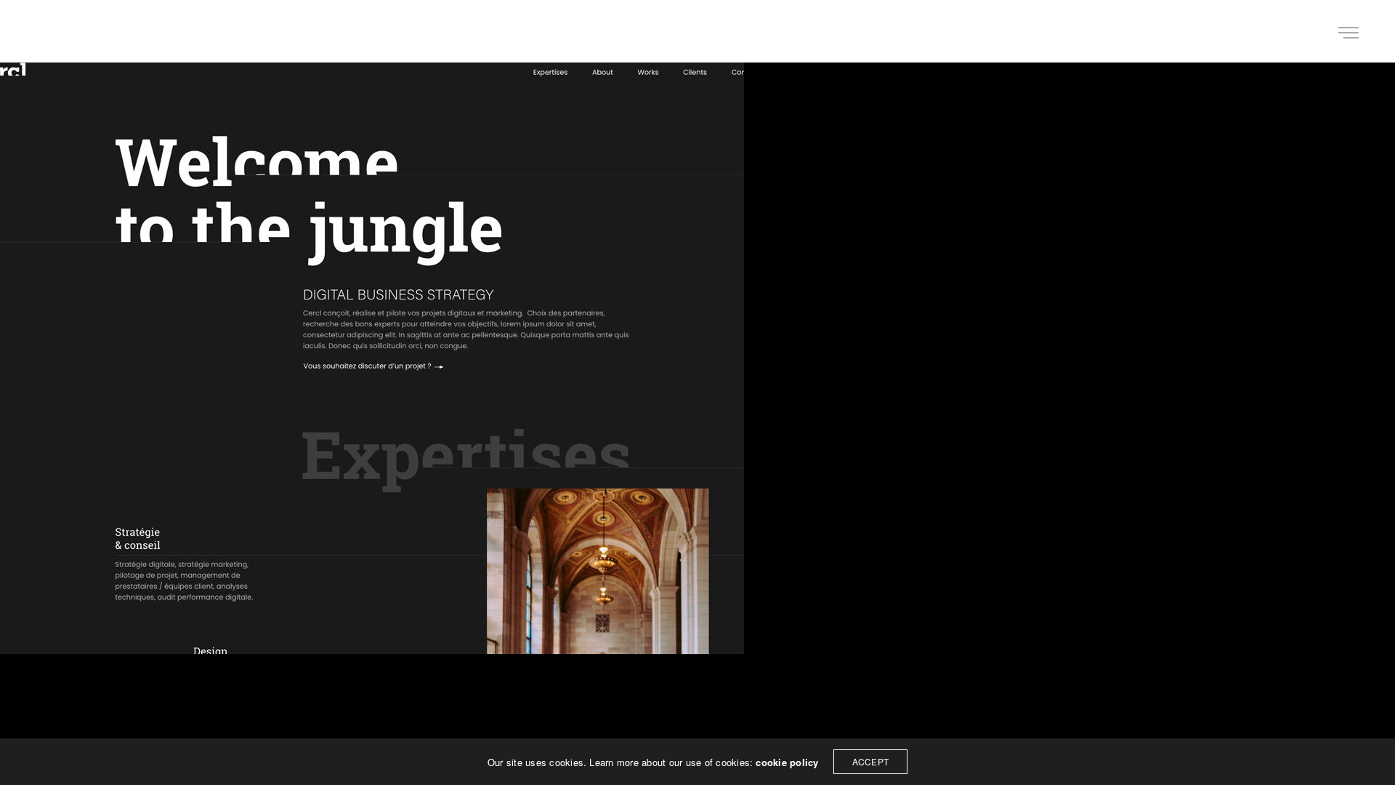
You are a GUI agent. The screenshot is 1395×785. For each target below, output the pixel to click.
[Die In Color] (61, 31)
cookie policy (787, 762)
